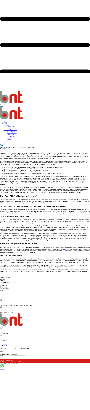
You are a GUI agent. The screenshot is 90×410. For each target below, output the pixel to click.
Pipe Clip (9, 138)
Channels (6, 125)
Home (5, 122)
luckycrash (63, 249)
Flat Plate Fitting (11, 136)
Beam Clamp (10, 134)
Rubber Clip (10, 139)
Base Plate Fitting (12, 133)
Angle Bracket (11, 131)
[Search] (1, 356)
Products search (4, 354)
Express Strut (10, 126)
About (5, 123)
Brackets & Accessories (10, 130)
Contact (6, 141)
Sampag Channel (12, 128)
